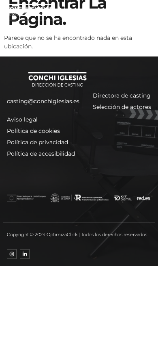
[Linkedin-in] (25, 254)
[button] (139, 10)
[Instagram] (12, 254)
